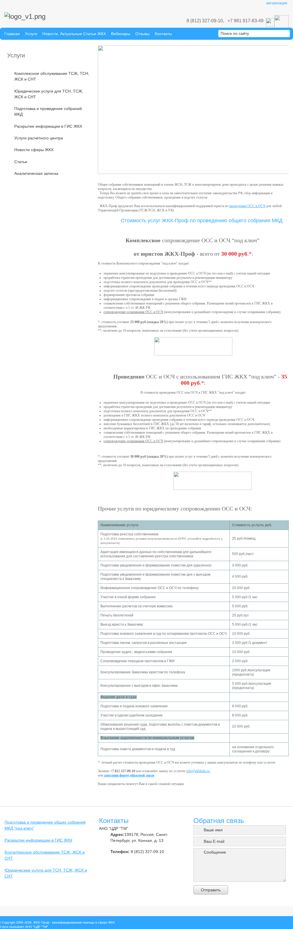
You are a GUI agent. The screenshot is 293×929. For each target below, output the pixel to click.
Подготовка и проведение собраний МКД (48, 111)
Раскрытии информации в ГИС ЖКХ (38, 840)
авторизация (276, 3)
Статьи (20, 161)
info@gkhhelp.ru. (198, 771)
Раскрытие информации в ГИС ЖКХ (48, 126)
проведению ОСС (242, 206)
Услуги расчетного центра (38, 138)
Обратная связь (218, 820)
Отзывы (142, 33)
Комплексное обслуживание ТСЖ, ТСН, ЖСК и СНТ (51, 76)
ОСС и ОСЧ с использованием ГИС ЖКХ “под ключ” (210, 376)
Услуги (31, 33)
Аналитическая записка (36, 173)
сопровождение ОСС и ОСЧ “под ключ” (211, 240)
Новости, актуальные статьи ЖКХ (74, 33)
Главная (12, 33)
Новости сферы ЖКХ (34, 149)
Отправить (211, 890)
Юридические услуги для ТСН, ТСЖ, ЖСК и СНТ (48, 94)
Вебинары (120, 33)
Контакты (163, 33)
